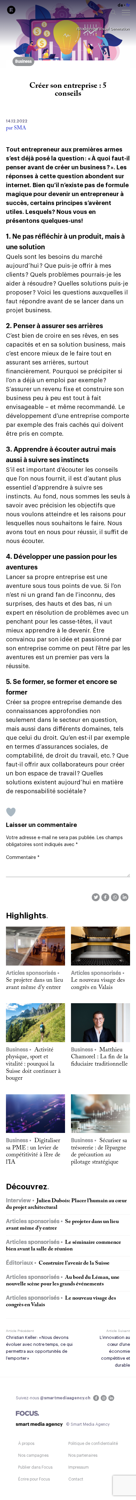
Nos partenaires (82, 1455)
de (120, 5)
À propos (26, 1444)
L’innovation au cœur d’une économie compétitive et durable (115, 1351)
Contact (75, 1479)
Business (23, 61)
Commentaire (23, 857)
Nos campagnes (33, 1455)
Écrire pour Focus (34, 1479)
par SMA (16, 128)
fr (128, 5)
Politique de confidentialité (93, 1444)
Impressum (78, 1467)
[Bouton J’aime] (11, 812)
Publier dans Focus (35, 1467)
